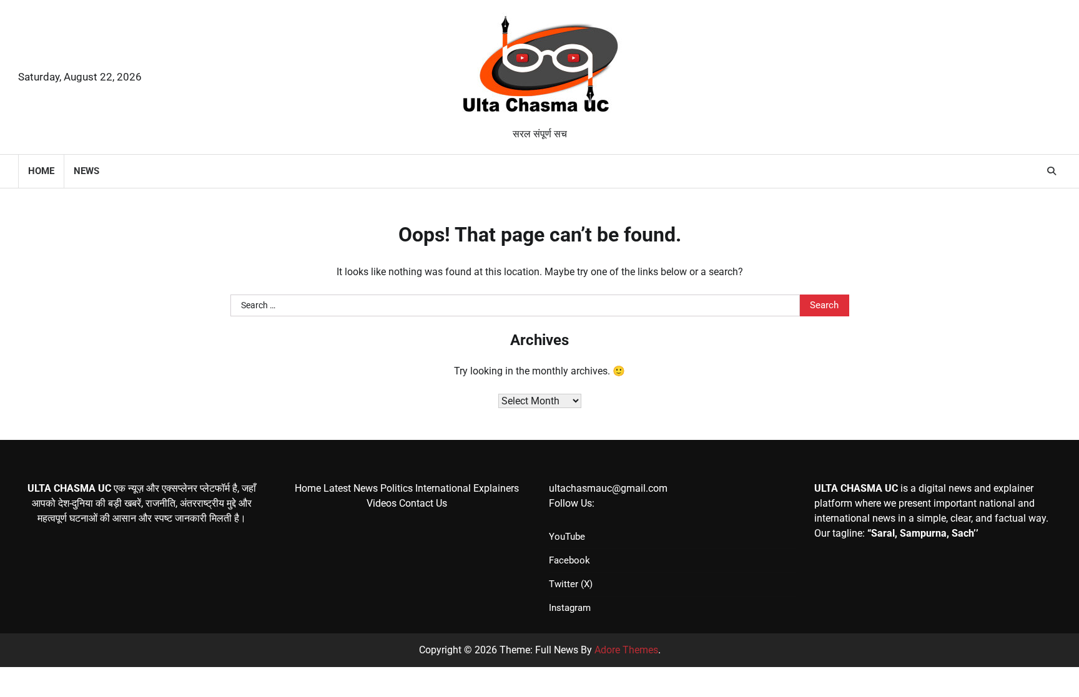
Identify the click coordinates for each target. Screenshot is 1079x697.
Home (41, 171)
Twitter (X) (571, 584)
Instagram (570, 607)
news (86, 171)
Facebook (569, 560)
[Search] (1051, 171)
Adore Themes (626, 650)
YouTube (567, 536)
